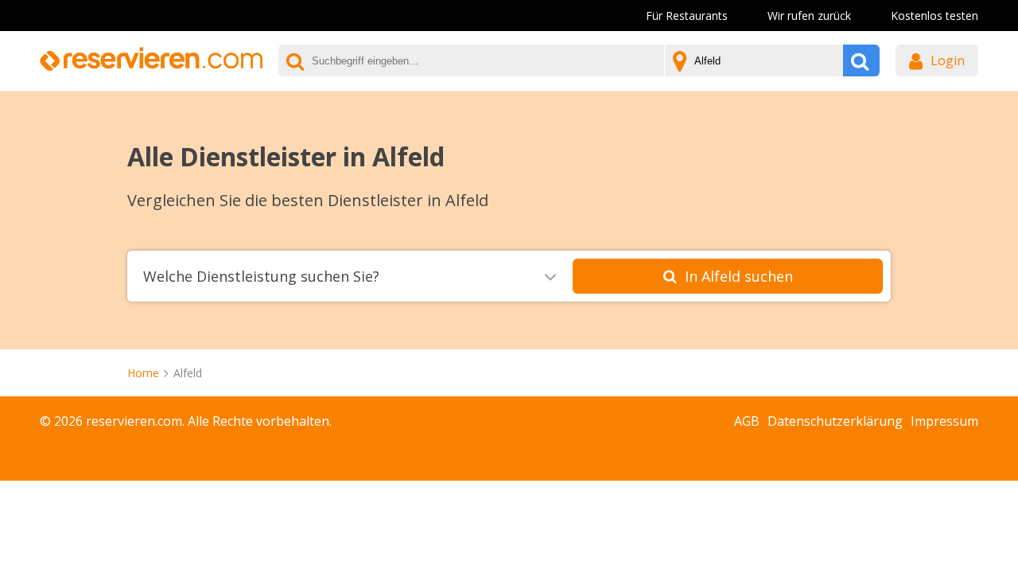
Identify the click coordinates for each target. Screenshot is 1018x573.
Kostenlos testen (934, 15)
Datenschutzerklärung (835, 421)
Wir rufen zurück (809, 15)
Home (143, 372)
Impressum (944, 421)
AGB (747, 421)
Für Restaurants (687, 15)
